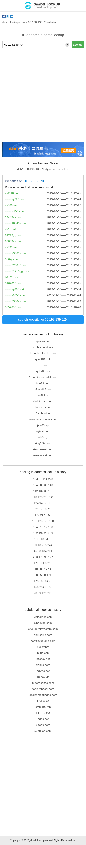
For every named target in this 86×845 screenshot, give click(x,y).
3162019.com (13, 283)
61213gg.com (13, 235)
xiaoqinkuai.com (43, 449)
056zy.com (12, 259)
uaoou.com (43, 724)
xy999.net (11, 247)
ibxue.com (43, 652)
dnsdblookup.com (13, 22)
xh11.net (10, 229)
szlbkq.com (43, 664)
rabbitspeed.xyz (43, 347)
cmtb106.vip (43, 706)
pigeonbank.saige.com (43, 353)
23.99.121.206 (43, 593)
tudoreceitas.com (43, 682)
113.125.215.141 (43, 497)
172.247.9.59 (43, 515)
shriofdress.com (43, 401)
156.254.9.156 (43, 587)
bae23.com (43, 383)
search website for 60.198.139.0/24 (43, 319)
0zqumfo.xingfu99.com (43, 377)
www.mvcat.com (43, 455)
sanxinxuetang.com (43, 640)
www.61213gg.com (17, 271)
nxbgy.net (43, 646)
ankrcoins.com (43, 634)
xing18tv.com (43, 443)
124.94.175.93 (43, 503)
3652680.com (13, 307)
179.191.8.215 (43, 563)
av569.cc (43, 395)
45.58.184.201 (43, 551)
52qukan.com (43, 730)
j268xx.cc (43, 700)
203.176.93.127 (43, 557)
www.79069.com (15, 253)
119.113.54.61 (43, 539)
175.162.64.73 (43, 581)
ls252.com (11, 277)
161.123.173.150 (43, 521)
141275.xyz (43, 712)
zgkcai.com (43, 431)
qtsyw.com (43, 341)
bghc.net (43, 718)
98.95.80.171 (43, 575)
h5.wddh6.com (43, 389)
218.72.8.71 (43, 509)
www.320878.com (16, 265)
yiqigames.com (43, 616)
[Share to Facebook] (4, 16)
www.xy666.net (14, 289)
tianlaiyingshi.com (43, 688)
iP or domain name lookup (43, 35)
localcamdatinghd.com (43, 694)
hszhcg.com (43, 407)
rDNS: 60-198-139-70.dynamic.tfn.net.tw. (43, 169)
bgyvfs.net (43, 670)
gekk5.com (43, 371)
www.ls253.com (15, 211)
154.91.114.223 (43, 479)
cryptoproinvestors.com (43, 628)
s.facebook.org (43, 413)
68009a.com (13, 241)
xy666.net (11, 205)
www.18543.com (15, 223)
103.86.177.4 (43, 569)
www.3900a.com (15, 301)
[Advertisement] (43, 95)
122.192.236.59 (43, 533)
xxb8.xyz (43, 437)
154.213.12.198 (43, 527)
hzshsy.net (43, 658)
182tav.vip (43, 676)
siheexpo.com (43, 622)
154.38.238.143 (43, 485)
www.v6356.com (15, 295)
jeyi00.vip (43, 425)
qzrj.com (43, 365)
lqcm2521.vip (43, 359)
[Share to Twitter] (7, 16)
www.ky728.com (15, 199)
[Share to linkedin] (11, 16)
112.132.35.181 (43, 491)
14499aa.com (13, 217)
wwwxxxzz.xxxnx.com (43, 419)
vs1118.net (12, 193)
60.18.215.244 (43, 545)
